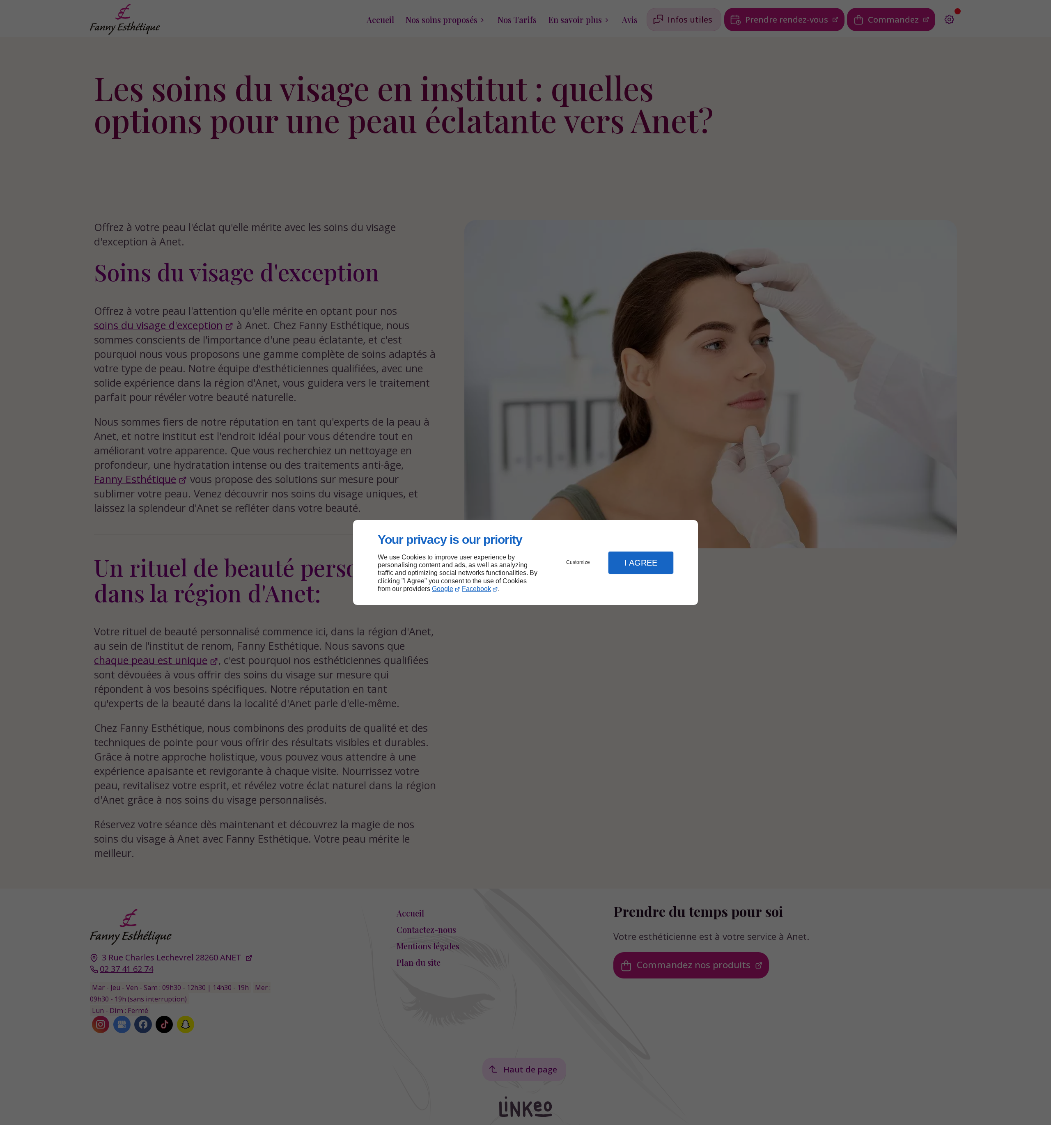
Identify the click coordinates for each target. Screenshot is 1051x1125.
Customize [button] (578, 562)
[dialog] (525, 562)
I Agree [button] (640, 562)
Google (442, 588)
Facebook (476, 588)
